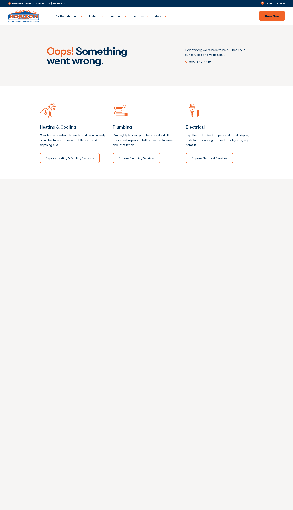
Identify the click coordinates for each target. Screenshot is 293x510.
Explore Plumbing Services (137, 158)
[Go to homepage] (27, 16)
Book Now (272, 16)
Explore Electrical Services (209, 158)
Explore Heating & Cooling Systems (70, 158)
